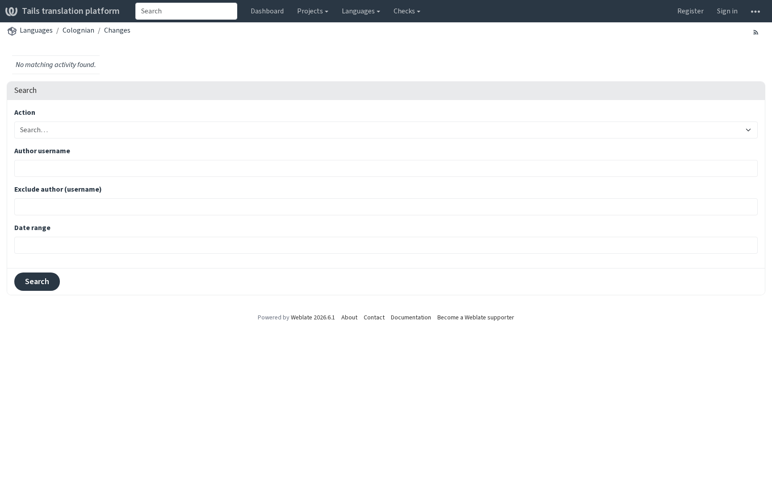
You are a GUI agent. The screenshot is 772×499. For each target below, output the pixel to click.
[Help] (755, 11)
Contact (374, 317)
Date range (32, 227)
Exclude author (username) (58, 189)
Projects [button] (310, 11)
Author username (42, 150)
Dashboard (267, 11)
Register (690, 11)
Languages (36, 30)
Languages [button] (358, 11)
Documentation (411, 317)
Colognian (78, 30)
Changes (117, 30)
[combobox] (186, 11)
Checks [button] (404, 11)
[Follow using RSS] (756, 32)
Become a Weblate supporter (475, 317)
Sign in (727, 11)
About (349, 317)
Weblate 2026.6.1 (313, 317)
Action (24, 112)
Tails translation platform (71, 11)
